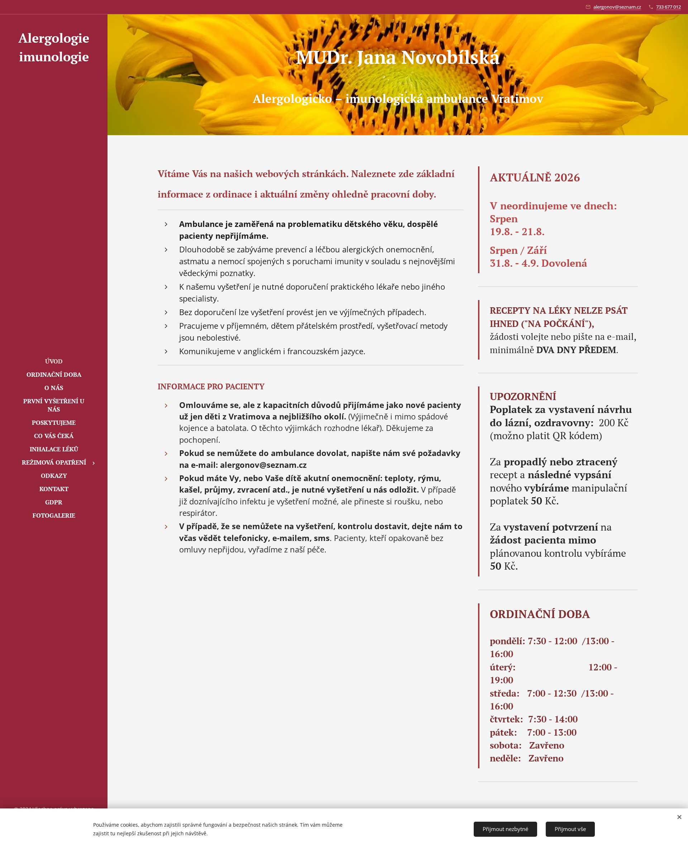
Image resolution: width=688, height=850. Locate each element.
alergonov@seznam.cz (617, 7)
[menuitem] (53, 361)
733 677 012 (668, 7)
